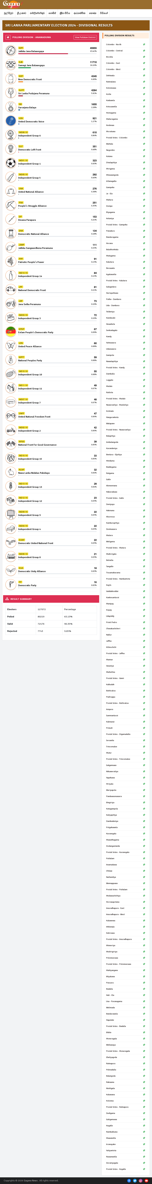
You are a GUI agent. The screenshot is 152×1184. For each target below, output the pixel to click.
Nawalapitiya (112, 361)
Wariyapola (111, 790)
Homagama (111, 113)
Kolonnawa (111, 88)
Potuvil (109, 728)
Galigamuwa (111, 1119)
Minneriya (110, 945)
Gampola (110, 355)
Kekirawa (110, 933)
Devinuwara (111, 529)
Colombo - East (113, 63)
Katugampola (112, 808)
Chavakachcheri (113, 628)
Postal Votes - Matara (116, 548)
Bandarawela (112, 1014)
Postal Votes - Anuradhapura (119, 939)
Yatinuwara (111, 342)
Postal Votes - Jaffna (115, 653)
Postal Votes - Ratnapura (117, 1107)
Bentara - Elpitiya (114, 454)
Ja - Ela (109, 193)
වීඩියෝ (104, 13)
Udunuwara (111, 349)
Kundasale (110, 318)
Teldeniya (110, 311)
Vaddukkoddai (112, 591)
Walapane (110, 423)
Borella (109, 57)
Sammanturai (112, 715)
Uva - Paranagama (114, 1001)
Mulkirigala (111, 554)
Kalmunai (110, 721)
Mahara (109, 200)
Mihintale (110, 927)
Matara (109, 535)
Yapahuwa (110, 777)
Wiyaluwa (110, 976)
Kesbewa (110, 125)
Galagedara (111, 287)
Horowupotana (112, 902)
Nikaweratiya (112, 771)
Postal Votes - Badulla (116, 1026)
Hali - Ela (110, 995)
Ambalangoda (112, 442)
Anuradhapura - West (115, 914)
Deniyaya (110, 504)
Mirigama (110, 168)
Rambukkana (111, 1132)
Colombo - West (113, 69)
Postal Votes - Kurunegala (117, 852)
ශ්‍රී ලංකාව (21, 13)
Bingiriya (110, 802)
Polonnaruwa (112, 958)
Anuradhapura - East (115, 908)
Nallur (109, 634)
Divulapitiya (111, 162)
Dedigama (110, 1113)
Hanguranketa (112, 417)
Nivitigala (110, 1088)
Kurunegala (111, 833)
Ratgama (110, 473)
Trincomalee (111, 746)
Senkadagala (111, 330)
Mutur (109, 753)
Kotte (108, 94)
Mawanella (111, 1138)
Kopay (109, 610)
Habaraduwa (111, 492)
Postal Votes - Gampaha (116, 224)
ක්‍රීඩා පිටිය (65, 13)
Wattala (109, 144)
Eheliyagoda (111, 1057)
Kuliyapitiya (111, 815)
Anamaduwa (111, 864)
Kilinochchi (111, 647)
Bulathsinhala (112, 249)
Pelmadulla (111, 1069)
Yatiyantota (111, 1150)
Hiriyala (109, 784)
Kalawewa (110, 920)
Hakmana (110, 510)
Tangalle (109, 566)
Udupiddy (110, 616)
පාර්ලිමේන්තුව (37, 13)
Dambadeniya (112, 821)
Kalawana (110, 1094)
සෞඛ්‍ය (92, 13)
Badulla (109, 989)
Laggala (109, 380)
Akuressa (110, 516)
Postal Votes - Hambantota (118, 579)
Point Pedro (111, 622)
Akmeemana (111, 485)
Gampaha (110, 187)
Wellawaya (111, 1045)
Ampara (109, 709)
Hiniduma (110, 461)
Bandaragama (112, 237)
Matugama (110, 255)
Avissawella (111, 106)
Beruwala (110, 268)
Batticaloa (110, 690)
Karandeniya (111, 448)
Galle (108, 479)
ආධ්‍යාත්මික (79, 13)
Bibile (108, 1032)
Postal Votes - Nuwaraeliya (118, 429)
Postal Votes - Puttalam (116, 889)
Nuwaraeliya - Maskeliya (117, 405)
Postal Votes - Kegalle (116, 1169)
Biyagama (110, 212)
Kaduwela (110, 100)
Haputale (110, 1020)
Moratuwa (110, 131)
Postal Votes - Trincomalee (118, 759)
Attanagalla (111, 181)
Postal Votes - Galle (115, 498)
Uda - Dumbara (112, 305)
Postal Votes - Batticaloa (117, 703)
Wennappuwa (112, 883)
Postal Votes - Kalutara (116, 280)
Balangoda (110, 1076)
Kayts (108, 585)
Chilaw (109, 871)
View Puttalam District (85, 37)
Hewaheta (110, 324)
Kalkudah (110, 684)
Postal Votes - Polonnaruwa (118, 964)
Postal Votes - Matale (115, 398)
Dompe (109, 206)
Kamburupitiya (112, 523)
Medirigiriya (111, 951)
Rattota (109, 392)
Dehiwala (110, 75)
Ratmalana (111, 81)
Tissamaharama (113, 572)
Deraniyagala (112, 1163)
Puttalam (110, 858)
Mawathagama (112, 840)
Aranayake (111, 1144)
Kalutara (110, 262)
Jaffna (108, 641)
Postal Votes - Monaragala (118, 1051)
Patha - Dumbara (113, 299)
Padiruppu (110, 697)
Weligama (110, 541)
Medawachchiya (113, 895)
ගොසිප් (52, 13)
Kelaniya (110, 218)
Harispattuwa (112, 293)
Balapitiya (110, 436)
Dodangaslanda (113, 846)
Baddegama (111, 467)
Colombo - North (113, 44)
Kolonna (110, 1101)
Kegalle (109, 1125)
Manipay (110, 603)
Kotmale (110, 411)
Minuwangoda (112, 175)
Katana (109, 156)
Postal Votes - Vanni (115, 678)
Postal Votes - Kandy (115, 367)
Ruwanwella (111, 1156)
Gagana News (31, 1180)
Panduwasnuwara (114, 796)
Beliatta (109, 560)
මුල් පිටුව (8, 13)
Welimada (110, 1007)
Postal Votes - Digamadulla (118, 734)
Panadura (110, 231)
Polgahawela (112, 827)
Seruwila (110, 740)
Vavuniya (110, 666)
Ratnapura (110, 1063)
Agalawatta (111, 274)
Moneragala (111, 1038)
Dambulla (110, 374)
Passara (110, 982)
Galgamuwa (111, 765)
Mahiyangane (112, 970)
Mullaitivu (110, 672)
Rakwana (110, 1082)
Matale (109, 386)
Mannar (109, 659)
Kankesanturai (112, 597)
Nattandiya (111, 877)
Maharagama (112, 119)
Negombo (110, 150)
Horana (109, 243)
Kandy (109, 336)
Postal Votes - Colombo (116, 137)
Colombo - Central (114, 50)
